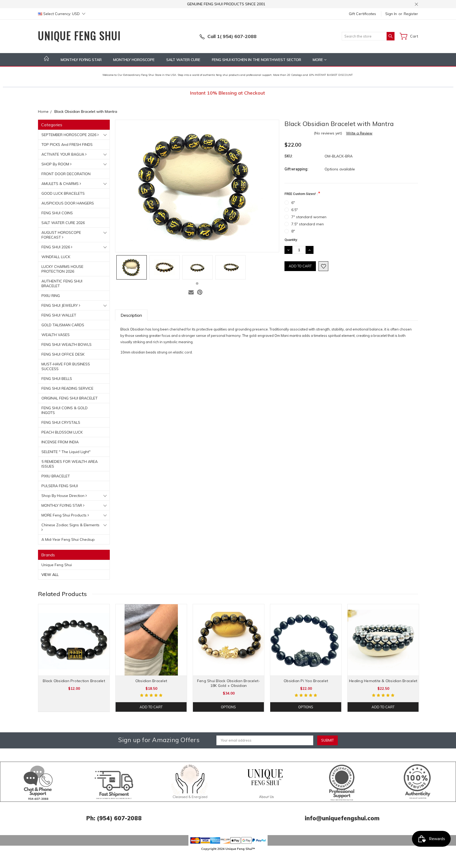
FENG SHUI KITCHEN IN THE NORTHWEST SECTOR (256, 59)
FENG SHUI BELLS (56, 378)
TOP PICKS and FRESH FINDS (67, 144)
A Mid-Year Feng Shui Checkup (68, 539)
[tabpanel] (131, 267)
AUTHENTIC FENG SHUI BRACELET (61, 283)
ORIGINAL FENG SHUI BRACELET (69, 398)
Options (228, 707)
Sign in (391, 13)
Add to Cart (151, 707)
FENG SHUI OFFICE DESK (62, 354)
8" (293, 231)
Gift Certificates (362, 13)
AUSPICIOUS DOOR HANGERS (67, 203)
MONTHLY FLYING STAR (81, 59)
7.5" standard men (307, 224)
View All (50, 574)
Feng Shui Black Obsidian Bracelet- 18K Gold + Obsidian (228, 683)
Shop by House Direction (63, 495)
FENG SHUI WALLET (58, 315)
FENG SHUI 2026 (56, 247)
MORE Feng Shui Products (64, 515)
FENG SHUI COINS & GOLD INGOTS (64, 410)
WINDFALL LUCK (55, 256)
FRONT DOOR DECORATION (66, 173)
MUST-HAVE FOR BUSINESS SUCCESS (65, 366)
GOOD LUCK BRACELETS (63, 193)
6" (293, 202)
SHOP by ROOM (55, 164)
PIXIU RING (50, 295)
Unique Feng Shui (56, 564)
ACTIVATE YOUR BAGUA (63, 154)
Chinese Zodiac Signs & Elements (70, 525)
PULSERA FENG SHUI (59, 485)
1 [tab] (197, 283)
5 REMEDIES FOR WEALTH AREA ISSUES (69, 464)
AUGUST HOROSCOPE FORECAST (61, 235)
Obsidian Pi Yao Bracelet (306, 680)
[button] (38, 782)
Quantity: (291, 240)
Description (131, 315)
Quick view (74, 654)
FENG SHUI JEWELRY (60, 305)
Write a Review (359, 133)
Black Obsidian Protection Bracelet (74, 680)
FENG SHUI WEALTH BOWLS (66, 344)
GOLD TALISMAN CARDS (62, 325)
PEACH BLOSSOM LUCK (62, 432)
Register (411, 13)
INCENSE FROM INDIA (60, 442)
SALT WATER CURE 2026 (63, 222)
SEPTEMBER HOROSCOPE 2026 (69, 134)
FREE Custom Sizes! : (302, 193)
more (318, 59)
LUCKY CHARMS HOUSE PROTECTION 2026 (62, 269)
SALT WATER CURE (183, 59)
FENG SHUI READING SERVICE (67, 388)
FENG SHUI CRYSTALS (60, 422)
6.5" (294, 209)
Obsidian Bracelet (151, 680)
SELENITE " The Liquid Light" (66, 451)
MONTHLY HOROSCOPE (134, 59)
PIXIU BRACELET (55, 476)
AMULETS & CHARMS (60, 183)
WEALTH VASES (55, 334)
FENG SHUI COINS (57, 213)
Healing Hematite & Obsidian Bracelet (383, 680)
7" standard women (308, 217)
